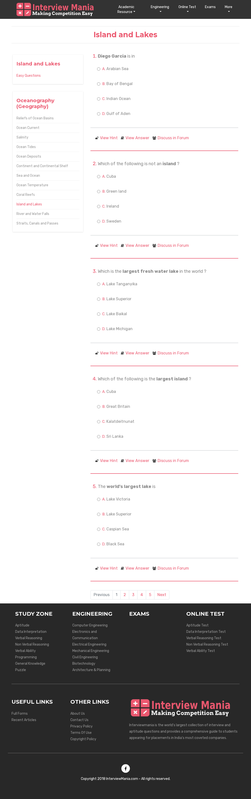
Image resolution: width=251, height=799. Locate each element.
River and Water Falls (32, 214)
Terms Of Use (81, 733)
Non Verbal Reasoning (32, 644)
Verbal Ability (25, 651)
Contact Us (79, 720)
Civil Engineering (85, 657)
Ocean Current (27, 128)
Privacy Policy (81, 726)
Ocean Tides (26, 147)
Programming (26, 657)
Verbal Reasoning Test (203, 638)
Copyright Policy (83, 739)
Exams (210, 7)
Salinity (22, 137)
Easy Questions (28, 76)
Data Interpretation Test (206, 632)
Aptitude (22, 625)
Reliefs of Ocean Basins (35, 118)
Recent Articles (24, 720)
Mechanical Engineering (90, 651)
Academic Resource (125, 9)
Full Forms (20, 714)
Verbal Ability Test (200, 651)
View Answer (137, 138)
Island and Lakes (29, 204)
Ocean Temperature (32, 185)
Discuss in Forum (173, 138)
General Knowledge (30, 664)
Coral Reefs (25, 195)
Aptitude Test (197, 625)
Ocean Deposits (28, 156)
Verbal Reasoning (28, 638)
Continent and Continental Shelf (42, 166)
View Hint (109, 138)
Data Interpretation (31, 632)
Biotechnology (83, 664)
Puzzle (20, 670)
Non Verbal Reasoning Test (207, 644)
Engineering (160, 7)
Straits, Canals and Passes (37, 223)
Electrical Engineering (89, 644)
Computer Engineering (90, 625)
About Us (77, 714)
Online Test (187, 7)
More (228, 7)
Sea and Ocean (28, 176)
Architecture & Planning (91, 670)
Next (161, 594)
